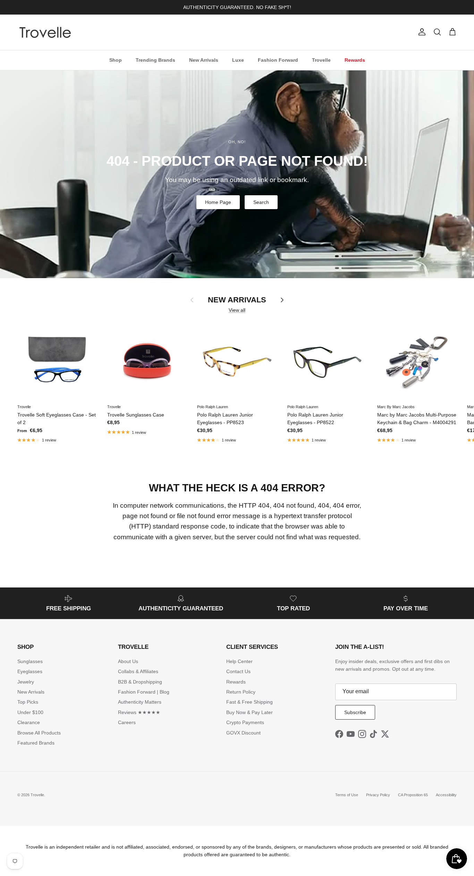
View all (237, 310)
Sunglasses (30, 661)
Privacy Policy (378, 795)
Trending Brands (155, 59)
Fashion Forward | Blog (143, 692)
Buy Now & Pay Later (249, 712)
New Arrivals (203, 59)
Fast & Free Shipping (249, 702)
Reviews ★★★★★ (139, 712)
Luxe (238, 59)
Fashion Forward (278, 59)
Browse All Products (39, 733)
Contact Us (238, 671)
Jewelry (25, 682)
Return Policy (240, 692)
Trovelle (321, 59)
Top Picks (27, 702)
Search (261, 202)
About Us (128, 661)
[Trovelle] (45, 32)
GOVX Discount (243, 733)
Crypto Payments (245, 722)
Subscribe (355, 712)
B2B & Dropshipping (140, 682)
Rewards (355, 59)
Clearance (28, 722)
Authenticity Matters (139, 702)
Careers (127, 722)
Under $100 (30, 712)
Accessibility (446, 795)
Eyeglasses (29, 671)
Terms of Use (346, 795)
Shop (115, 59)
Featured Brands (35, 743)
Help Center (239, 661)
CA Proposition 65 (413, 795)
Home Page (218, 202)
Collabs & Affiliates (138, 671)
